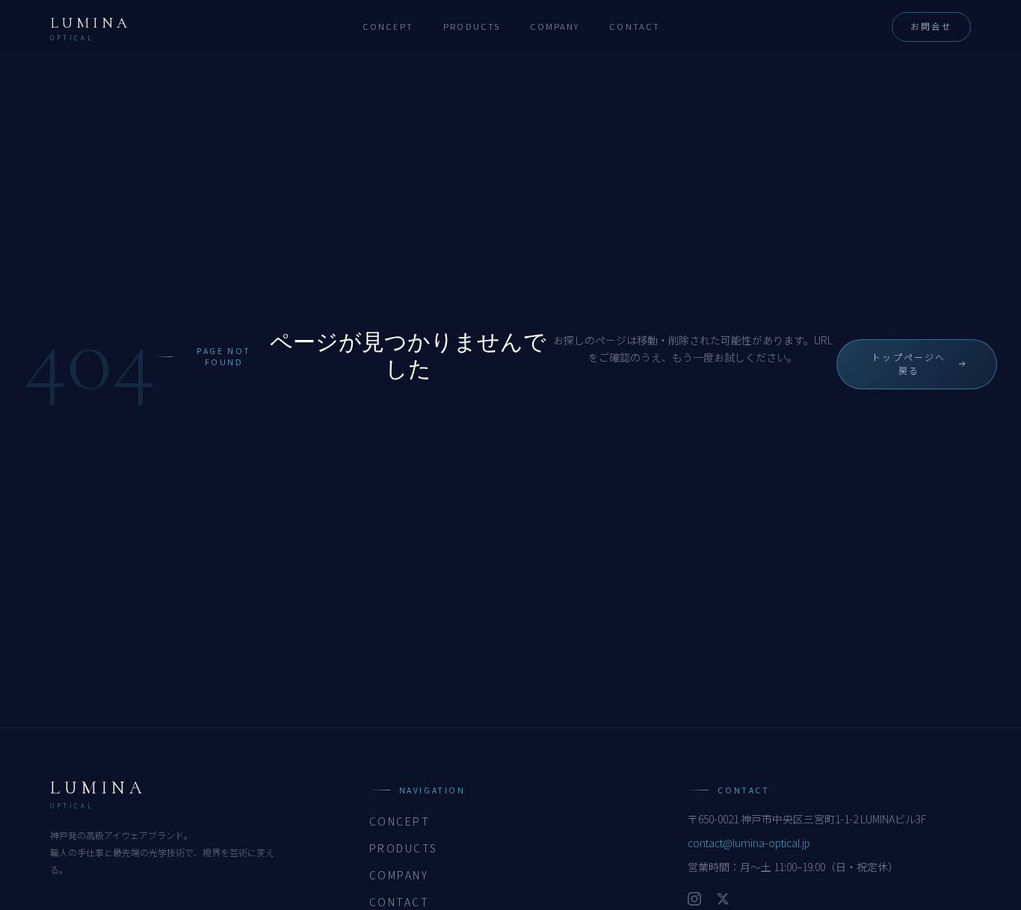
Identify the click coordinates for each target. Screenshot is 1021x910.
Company (555, 26)
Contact (634, 26)
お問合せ (931, 26)
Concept (388, 26)
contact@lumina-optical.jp (749, 842)
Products (471, 26)
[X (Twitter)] (722, 899)
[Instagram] (694, 899)
